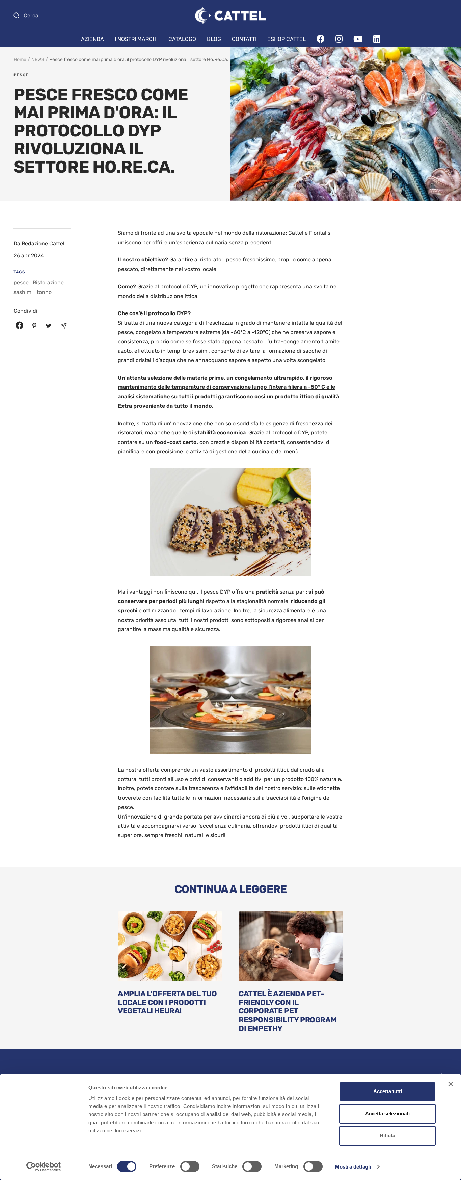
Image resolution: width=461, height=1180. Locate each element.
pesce (21, 75)
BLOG (214, 39)
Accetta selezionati (387, 1113)
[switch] (189, 1166)
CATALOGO (182, 39)
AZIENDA (92, 39)
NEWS (37, 59)
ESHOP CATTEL (286, 39)
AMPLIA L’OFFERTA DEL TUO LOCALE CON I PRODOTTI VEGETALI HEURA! (167, 1002)
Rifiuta (387, 1135)
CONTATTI (244, 39)
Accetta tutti (387, 1091)
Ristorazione (48, 282)
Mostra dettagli (353, 1167)
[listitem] (20, 325)
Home (19, 59)
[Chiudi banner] (450, 1084)
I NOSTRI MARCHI (136, 39)
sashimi (23, 292)
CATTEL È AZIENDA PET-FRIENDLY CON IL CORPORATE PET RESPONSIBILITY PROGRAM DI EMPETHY (287, 1011)
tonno (44, 292)
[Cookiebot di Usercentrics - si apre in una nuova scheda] (43, 1167)
